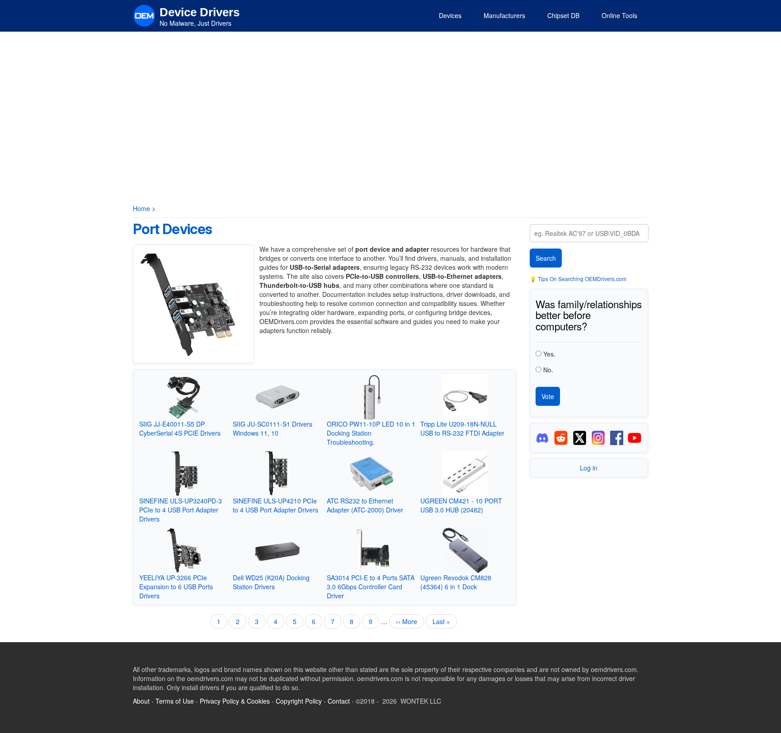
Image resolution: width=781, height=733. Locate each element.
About (141, 700)
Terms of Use (174, 700)
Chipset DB (563, 15)
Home (141, 208)
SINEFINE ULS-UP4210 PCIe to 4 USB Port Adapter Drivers (275, 505)
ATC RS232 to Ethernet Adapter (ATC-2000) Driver (365, 505)
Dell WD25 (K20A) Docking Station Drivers (271, 582)
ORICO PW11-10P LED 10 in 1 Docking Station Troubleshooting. (371, 432)
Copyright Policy (299, 700)
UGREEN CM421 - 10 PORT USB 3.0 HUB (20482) (461, 505)
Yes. (549, 353)
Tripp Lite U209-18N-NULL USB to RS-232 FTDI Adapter (462, 428)
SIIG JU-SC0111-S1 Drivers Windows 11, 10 (272, 428)
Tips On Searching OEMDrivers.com (581, 278)
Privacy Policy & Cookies (235, 700)
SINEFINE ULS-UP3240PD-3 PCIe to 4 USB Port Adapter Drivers (180, 509)
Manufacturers (504, 15)
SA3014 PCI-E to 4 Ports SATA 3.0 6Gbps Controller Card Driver (370, 586)
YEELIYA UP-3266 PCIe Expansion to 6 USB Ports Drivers (176, 586)
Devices (450, 15)
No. (548, 369)
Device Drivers (200, 12)
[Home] (144, 14)
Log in (589, 467)
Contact (339, 700)
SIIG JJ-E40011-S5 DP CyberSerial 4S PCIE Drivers (180, 428)
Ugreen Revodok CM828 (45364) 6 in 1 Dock (455, 582)
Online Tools (619, 15)
